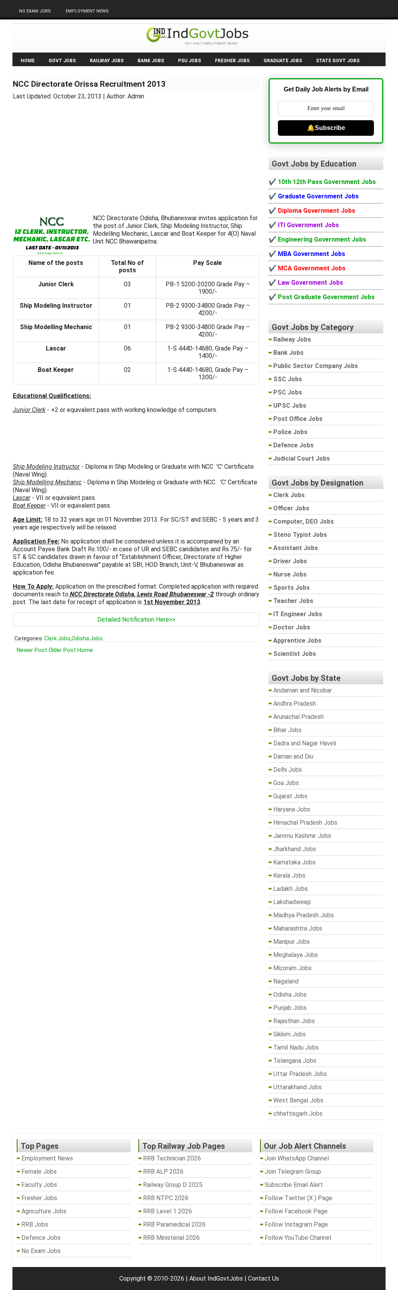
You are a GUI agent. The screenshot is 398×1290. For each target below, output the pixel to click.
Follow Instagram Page (296, 1224)
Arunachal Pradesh (298, 716)
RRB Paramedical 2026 (174, 1224)
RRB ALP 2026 (163, 1171)
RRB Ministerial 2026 (171, 1237)
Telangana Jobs (294, 1060)
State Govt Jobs (338, 60)
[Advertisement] (136, 152)
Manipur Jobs (291, 941)
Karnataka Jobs (294, 862)
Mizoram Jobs (292, 968)
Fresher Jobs (232, 60)
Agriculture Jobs (43, 1211)
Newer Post (32, 650)
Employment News (87, 11)
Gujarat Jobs (290, 796)
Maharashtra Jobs (297, 928)
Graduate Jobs (283, 60)
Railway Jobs (107, 60)
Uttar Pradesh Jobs (300, 1074)
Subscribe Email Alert (294, 1184)
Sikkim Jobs (289, 1034)
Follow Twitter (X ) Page (298, 1198)
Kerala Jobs (289, 875)
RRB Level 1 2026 (167, 1211)
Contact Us (263, 1278)
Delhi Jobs (287, 769)
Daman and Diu (293, 756)
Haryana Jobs (291, 809)
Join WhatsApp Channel (297, 1158)
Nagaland (285, 981)
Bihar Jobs (287, 730)
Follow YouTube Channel (298, 1237)
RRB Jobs (34, 1224)
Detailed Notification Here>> (136, 619)
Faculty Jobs (39, 1184)
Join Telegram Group (293, 1171)
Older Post (62, 650)
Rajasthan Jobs (294, 1021)
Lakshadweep (292, 902)
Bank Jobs (151, 60)
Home (28, 60)
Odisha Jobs (87, 638)
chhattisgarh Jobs (298, 1113)
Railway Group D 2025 (172, 1184)
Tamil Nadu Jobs (296, 1047)
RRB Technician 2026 (172, 1158)
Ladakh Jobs (290, 888)
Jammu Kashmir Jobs (302, 836)
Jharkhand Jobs (294, 849)
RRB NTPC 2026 (166, 1198)
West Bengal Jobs (298, 1100)
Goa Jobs (286, 783)
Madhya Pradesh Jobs (303, 915)
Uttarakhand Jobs (297, 1087)
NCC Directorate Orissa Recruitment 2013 (89, 84)
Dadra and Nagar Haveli (304, 743)
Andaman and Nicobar (302, 690)
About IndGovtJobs (216, 1278)
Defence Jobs (41, 1237)
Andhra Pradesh (294, 703)
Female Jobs (39, 1171)
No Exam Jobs (35, 11)
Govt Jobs (62, 60)
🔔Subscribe (326, 127)
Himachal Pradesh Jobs (305, 822)
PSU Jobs (189, 60)
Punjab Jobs (290, 1007)
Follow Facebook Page (296, 1211)
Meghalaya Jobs (295, 955)
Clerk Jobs (57, 638)
